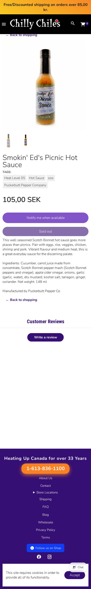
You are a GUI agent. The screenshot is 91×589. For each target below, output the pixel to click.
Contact (45, 486)
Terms (45, 537)
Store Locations (47, 492)
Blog (45, 515)
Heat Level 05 (14, 178)
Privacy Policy (45, 530)
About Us (45, 478)
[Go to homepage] (35, 28)
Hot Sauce (36, 178)
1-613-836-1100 (45, 468)
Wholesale (45, 522)
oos (51, 178)
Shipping (45, 499)
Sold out (45, 231)
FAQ (46, 507)
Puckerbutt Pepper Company (25, 185)
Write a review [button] (45, 337)
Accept (75, 575)
